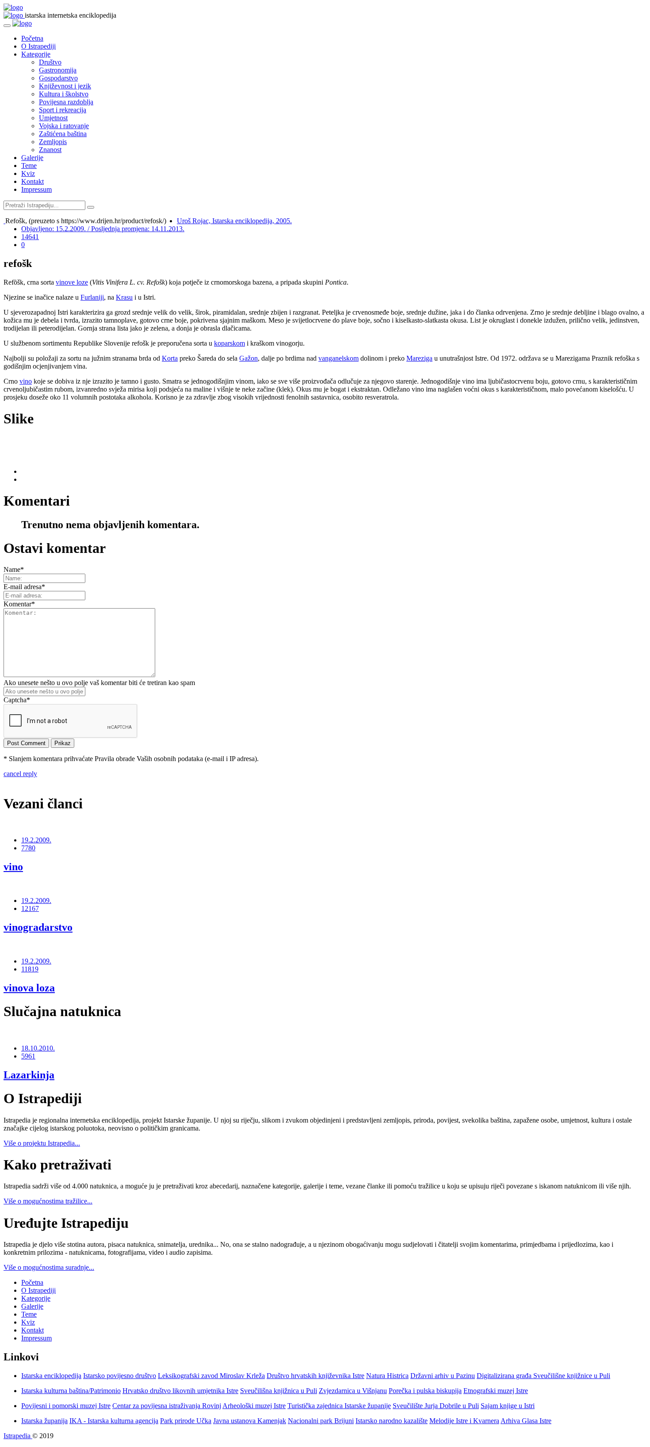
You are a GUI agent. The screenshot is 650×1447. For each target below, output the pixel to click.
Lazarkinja (29, 1075)
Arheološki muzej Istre (254, 1405)
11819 (29, 969)
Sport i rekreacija (62, 110)
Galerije (32, 157)
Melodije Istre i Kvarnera (464, 1420)
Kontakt (32, 181)
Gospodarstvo (58, 78)
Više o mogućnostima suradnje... (49, 1267)
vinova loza (29, 988)
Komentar (19, 604)
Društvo (50, 62)
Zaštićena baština (63, 133)
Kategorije (35, 54)
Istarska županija (44, 1420)
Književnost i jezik (65, 86)
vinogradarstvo (38, 927)
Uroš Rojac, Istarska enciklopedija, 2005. (234, 221)
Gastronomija (57, 70)
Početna (32, 38)
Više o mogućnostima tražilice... (48, 1201)
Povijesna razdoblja (66, 102)
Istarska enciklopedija (51, 1375)
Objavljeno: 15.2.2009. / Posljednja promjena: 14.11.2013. (102, 228)
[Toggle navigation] (7, 25)
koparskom (229, 343)
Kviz (28, 173)
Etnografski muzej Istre (495, 1390)
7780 (28, 848)
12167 (30, 908)
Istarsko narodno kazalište (392, 1420)
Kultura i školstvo (63, 94)
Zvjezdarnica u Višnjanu (353, 1390)
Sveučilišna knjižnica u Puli (278, 1390)
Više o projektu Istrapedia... (42, 1143)
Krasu (124, 297)
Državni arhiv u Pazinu (442, 1375)
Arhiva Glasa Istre (526, 1420)
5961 (28, 1056)
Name (14, 569)
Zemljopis (53, 141)
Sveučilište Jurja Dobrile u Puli (436, 1405)
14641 (30, 236)
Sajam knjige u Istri (508, 1405)
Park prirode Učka (185, 1420)
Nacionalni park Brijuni (321, 1420)
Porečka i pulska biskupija (425, 1390)
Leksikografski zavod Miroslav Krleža (211, 1375)
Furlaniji (92, 297)
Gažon (248, 358)
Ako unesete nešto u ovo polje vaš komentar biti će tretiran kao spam (99, 682)
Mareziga (419, 358)
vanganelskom (338, 358)
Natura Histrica (387, 1375)
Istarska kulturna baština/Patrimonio (71, 1390)
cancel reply (20, 773)
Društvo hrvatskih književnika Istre (315, 1375)
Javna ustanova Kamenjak (249, 1420)
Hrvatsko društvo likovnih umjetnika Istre (180, 1390)
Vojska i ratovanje (64, 125)
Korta (170, 358)
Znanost (50, 149)
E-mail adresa (24, 586)
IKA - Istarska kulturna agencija (113, 1420)
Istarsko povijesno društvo (119, 1375)
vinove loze (72, 282)
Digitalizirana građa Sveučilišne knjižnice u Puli (543, 1375)
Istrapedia (18, 1435)
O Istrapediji (38, 46)
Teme (29, 165)
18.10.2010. (38, 1048)
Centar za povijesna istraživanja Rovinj (166, 1405)
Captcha (17, 700)
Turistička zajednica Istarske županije (339, 1405)
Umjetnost (53, 118)
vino (25, 381)
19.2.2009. (36, 840)
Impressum (36, 189)
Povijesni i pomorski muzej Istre (66, 1405)
